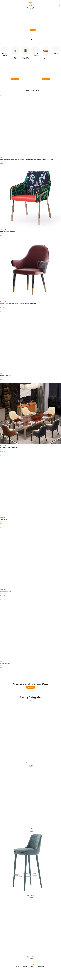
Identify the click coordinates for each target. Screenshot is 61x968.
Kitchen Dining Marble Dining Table (9, 447)
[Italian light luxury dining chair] (30, 197)
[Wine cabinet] (30, 485)
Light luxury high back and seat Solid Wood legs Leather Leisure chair (18, 303)
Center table (3, 589)
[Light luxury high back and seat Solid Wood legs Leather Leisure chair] (30, 269)
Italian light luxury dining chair (8, 231)
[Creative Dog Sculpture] (30, 341)
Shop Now (33, 29)
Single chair (3, 229)
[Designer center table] (30, 557)
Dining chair (3, 301)
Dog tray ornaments (5, 663)
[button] (58, 5)
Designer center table (5, 591)
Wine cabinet (3, 517)
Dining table (3, 445)
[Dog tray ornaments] (30, 629)
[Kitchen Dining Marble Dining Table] (30, 413)
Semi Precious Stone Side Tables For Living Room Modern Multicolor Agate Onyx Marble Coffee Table (26, 159)
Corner (2, 157)
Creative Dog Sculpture (6, 375)
